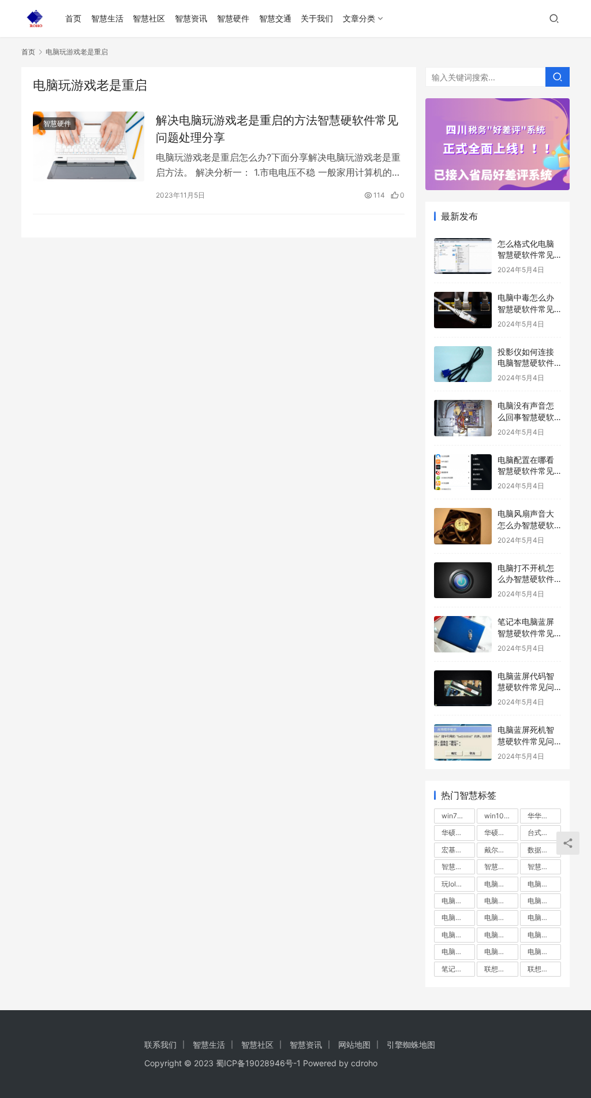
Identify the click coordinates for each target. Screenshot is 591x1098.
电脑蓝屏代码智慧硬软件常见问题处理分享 (526, 687)
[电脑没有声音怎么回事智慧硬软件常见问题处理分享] (463, 418)
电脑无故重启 (544, 917)
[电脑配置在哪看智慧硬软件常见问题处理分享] (463, 472)
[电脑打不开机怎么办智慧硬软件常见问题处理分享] (463, 580)
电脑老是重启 (544, 934)
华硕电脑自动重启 (458, 832)
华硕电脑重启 (501, 832)
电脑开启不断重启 (501, 900)
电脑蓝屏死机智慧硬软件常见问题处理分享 (526, 741)
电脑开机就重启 (501, 917)
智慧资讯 (191, 18)
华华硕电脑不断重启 (544, 815)
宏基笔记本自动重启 (458, 849)
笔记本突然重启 (458, 969)
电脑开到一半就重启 (458, 900)
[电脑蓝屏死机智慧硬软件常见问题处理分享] (463, 742)
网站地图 (354, 1044)
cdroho (364, 1063)
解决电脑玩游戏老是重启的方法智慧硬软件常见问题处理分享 (277, 128)
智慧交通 (275, 18)
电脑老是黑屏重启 (458, 951)
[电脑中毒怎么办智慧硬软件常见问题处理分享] (463, 310)
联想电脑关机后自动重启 (501, 969)
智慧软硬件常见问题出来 (544, 866)
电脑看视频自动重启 (501, 934)
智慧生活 (107, 18)
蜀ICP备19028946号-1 (258, 1063)
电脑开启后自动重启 (544, 900)
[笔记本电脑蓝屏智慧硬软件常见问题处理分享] (463, 634)
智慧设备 (498, 866)
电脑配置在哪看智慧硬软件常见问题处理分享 (526, 471)
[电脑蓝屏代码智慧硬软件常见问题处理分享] (463, 688)
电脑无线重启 (458, 934)
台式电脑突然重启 (544, 832)
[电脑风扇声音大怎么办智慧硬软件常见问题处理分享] (463, 526)
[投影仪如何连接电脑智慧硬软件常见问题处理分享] (463, 364)
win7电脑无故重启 (458, 815)
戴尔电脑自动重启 (501, 849)
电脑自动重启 (501, 951)
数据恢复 (541, 849)
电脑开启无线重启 (458, 917)
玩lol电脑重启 (458, 884)
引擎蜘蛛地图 (411, 1044)
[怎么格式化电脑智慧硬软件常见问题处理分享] (463, 256)
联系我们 (160, 1044)
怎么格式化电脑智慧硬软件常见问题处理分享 (526, 255)
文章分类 (359, 18)
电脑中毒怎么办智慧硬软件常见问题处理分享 (526, 308)
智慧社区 (149, 18)
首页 (73, 18)
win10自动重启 (501, 815)
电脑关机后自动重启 (544, 884)
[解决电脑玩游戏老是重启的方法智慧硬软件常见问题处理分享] (88, 146)
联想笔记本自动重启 (544, 969)
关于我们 (317, 18)
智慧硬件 (233, 18)
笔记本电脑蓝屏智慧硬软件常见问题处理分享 (526, 633)
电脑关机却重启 (501, 884)
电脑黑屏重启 (544, 951)
